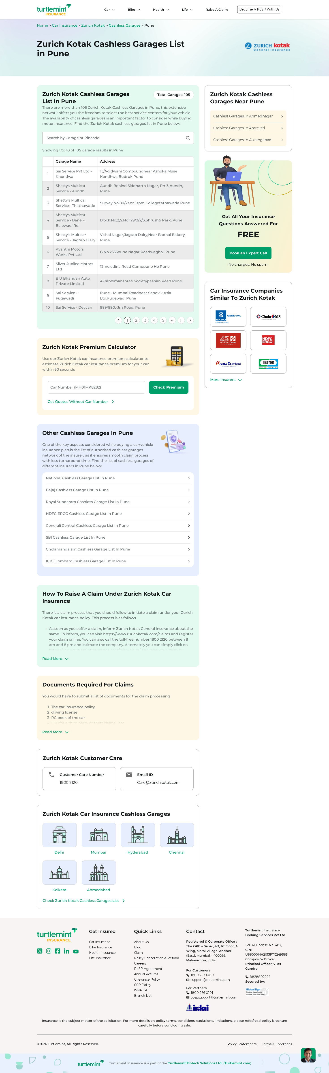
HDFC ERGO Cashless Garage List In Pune (84, 514)
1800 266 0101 (202, 993)
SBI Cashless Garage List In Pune (75, 537)
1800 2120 (69, 782)
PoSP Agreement (148, 969)
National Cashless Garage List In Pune (80, 478)
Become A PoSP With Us (259, 9)
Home (42, 25)
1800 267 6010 (202, 975)
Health (158, 10)
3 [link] (145, 320)
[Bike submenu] (137, 10)
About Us (141, 942)
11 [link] (181, 320)
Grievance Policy (147, 979)
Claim (138, 953)
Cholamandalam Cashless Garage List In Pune (88, 549)
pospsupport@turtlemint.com (214, 997)
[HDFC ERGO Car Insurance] (268, 340)
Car (107, 10)
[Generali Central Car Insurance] (228, 340)
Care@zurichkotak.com (158, 782)
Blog (137, 947)
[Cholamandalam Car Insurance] (268, 316)
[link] (118, 320)
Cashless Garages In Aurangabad (242, 140)
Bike (131, 10)
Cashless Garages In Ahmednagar (243, 116)
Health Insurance (102, 953)
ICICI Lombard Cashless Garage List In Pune (86, 561)
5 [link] (163, 320)
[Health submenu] (166, 10)
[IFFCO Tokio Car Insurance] (268, 363)
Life (185, 10)
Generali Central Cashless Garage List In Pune (87, 525)
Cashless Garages (125, 25)
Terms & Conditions (277, 1044)
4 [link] (154, 320)
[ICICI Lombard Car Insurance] (228, 363)
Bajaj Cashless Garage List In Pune (77, 490)
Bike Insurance (100, 947)
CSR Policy (142, 985)
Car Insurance (64, 25)
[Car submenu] (112, 10)
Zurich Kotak (93, 25)
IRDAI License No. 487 (263, 945)
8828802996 (260, 977)
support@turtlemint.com (210, 980)
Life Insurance (100, 958)
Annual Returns (146, 974)
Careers (140, 963)
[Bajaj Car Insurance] (228, 316)
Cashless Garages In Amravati (239, 128)
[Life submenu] (190, 10)
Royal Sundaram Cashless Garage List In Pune (88, 502)
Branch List (143, 996)
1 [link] (127, 320)
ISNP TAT (141, 990)
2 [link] (136, 320)
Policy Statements (241, 1044)
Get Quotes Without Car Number (78, 401)
